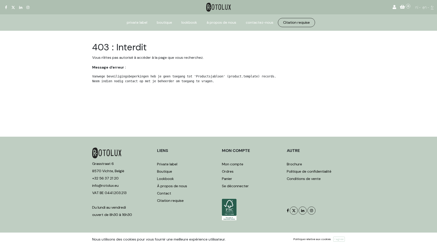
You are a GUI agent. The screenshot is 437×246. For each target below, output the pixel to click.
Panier (227, 178)
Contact (164, 193)
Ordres (228, 171)
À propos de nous (172, 186)
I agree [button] (339, 239)
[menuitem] (137, 22)
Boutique (164, 171)
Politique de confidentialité (309, 171)
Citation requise (170, 200)
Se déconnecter (235, 186)
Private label (167, 164)
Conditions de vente (304, 178)
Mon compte (232, 164)
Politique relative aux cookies (312, 239)
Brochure (294, 164)
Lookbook (165, 178)
